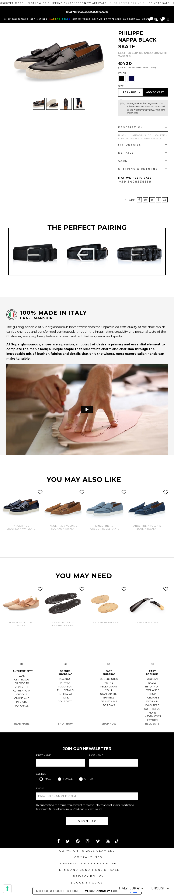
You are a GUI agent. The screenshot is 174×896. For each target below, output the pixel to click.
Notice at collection (57, 891)
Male (48, 778)
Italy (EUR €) (130, 888)
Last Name (96, 755)
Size (120, 86)
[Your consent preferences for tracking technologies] (7, 889)
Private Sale (112, 19)
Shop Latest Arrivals (115, 3)
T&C (152, 708)
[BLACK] (121, 78)
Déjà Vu (97, 19)
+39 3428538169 (135, 182)
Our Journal (131, 19)
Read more (21, 723)
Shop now (65, 723)
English (159, 888)
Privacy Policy (93, 808)
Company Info (88, 857)
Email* (40, 788)
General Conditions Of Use (88, 863)
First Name (43, 755)
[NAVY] (131, 78)
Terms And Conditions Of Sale (88, 869)
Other (88, 778)
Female (68, 778)
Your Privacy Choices (106, 891)
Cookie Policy (88, 882)
